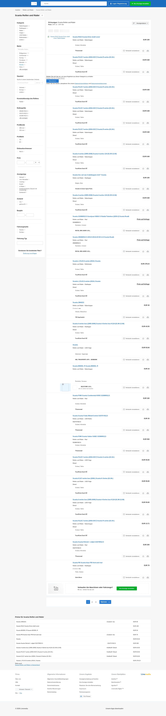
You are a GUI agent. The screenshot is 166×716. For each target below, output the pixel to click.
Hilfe (16, 682)
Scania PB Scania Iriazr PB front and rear (88, 562)
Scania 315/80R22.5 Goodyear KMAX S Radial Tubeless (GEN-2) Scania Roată (101, 216)
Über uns (18, 679)
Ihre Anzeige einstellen (126, 588)
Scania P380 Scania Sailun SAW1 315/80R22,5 (89, 436)
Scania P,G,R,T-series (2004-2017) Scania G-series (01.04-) (93, 457)
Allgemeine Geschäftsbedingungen (57, 679)
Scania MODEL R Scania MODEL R (85, 366)
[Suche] (42, 3)
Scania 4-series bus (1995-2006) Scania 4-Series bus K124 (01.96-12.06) (98, 323)
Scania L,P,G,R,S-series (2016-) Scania (86, 261)
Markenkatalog (51, 692)
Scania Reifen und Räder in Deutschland (27, 665)
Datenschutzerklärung (54, 682)
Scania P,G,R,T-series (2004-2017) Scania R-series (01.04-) (93, 57)
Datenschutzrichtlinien (81, 83)
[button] (143, 51)
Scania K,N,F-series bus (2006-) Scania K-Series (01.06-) (93, 478)
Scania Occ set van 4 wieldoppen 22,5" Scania (89, 175)
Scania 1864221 (78, 302)
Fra (21, 693)
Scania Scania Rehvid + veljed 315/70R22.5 (88, 542)
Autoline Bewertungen (54, 688)
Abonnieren (52, 81)
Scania (75, 345)
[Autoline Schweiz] (22, 3)
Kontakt (17, 685)
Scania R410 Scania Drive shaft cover (86, 37)
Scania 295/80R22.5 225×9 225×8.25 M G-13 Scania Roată (93, 237)
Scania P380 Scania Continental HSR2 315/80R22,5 (91, 395)
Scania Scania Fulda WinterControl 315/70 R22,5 (90, 416)
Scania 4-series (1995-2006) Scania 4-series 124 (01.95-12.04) (95, 154)
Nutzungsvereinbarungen (99, 83)
